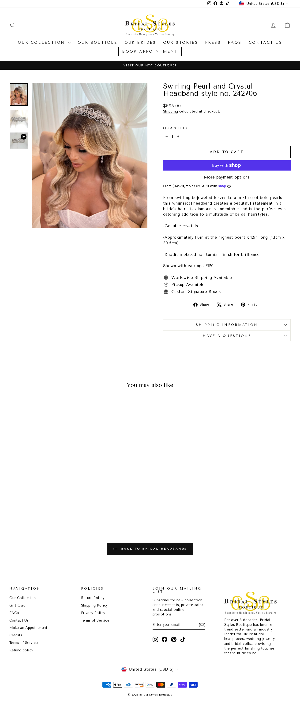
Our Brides (140, 42)
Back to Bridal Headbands (153, 548)
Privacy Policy (93, 613)
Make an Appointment (28, 628)
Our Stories (180, 42)
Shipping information (227, 325)
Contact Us (265, 42)
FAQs (235, 42)
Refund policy (21, 650)
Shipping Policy (94, 605)
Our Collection (42, 42)
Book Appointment (150, 51)
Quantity (176, 128)
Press (213, 42)
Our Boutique (97, 42)
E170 (209, 265)
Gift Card (17, 605)
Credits (15, 635)
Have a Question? (227, 336)
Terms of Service (23, 643)
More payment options (227, 177)
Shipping (170, 111)
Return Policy (93, 598)
